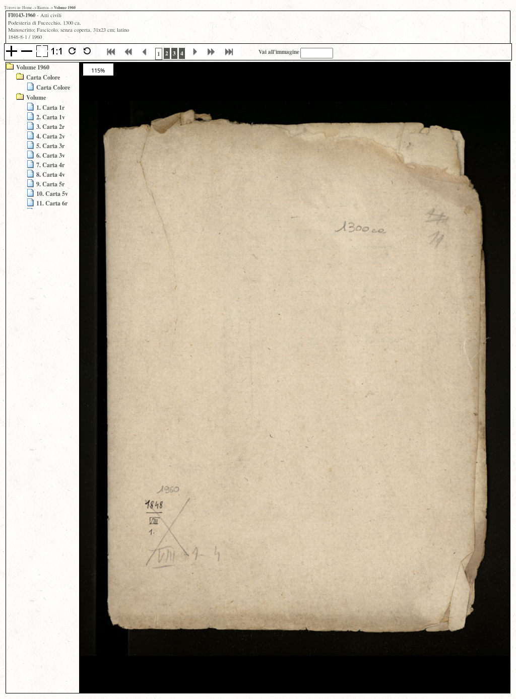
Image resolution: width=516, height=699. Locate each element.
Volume (36, 97)
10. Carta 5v (52, 193)
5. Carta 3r (50, 146)
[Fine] (230, 56)
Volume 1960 (32, 67)
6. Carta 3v (50, 155)
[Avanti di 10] (211, 56)
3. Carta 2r (50, 126)
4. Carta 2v (50, 136)
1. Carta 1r (50, 107)
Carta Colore (43, 77)
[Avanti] (193, 56)
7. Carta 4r (50, 165)
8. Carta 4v (50, 174)
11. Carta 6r (52, 203)
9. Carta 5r (50, 184)
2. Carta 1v (50, 117)
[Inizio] (110, 56)
